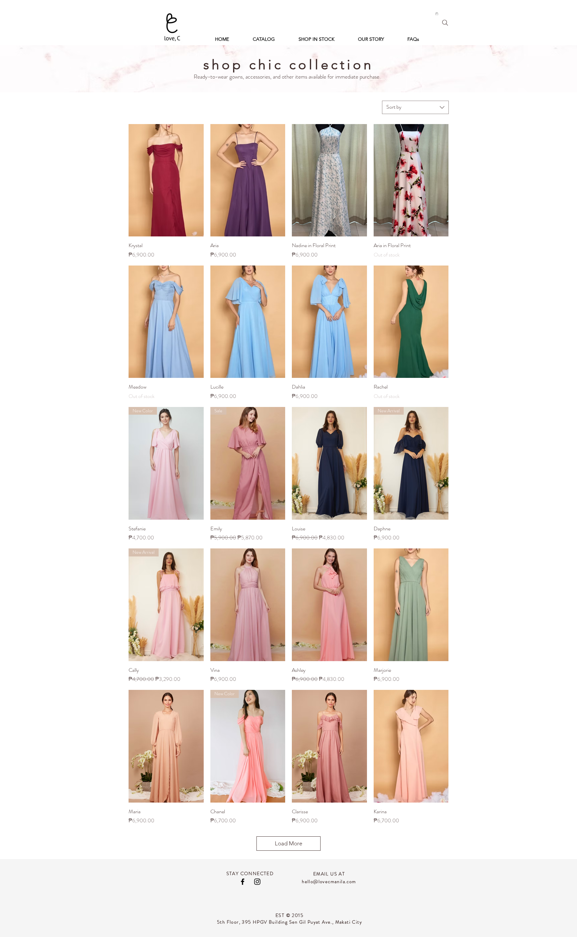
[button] (436, 13)
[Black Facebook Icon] (242, 881)
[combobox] (415, 107)
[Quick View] (166, 180)
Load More (288, 843)
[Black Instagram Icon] (257, 881)
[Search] (445, 23)
